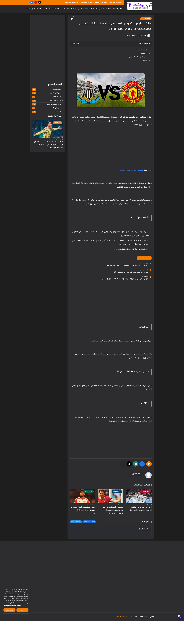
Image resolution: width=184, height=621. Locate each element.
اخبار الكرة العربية (47, 93)
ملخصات (47, 112)
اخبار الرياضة (146, 18)
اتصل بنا (104, 2)
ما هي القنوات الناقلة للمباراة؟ (137, 57)
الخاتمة (144, 60)
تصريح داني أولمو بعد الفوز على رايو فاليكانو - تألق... (130, 272)
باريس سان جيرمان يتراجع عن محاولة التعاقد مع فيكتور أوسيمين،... (124, 279)
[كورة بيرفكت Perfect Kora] (139, 6)
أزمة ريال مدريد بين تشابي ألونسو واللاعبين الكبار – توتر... (140, 508)
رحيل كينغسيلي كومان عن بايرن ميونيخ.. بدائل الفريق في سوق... (82, 510)
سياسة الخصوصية (116, 2)
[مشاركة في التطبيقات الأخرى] (123, 464)
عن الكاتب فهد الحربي (71, 2)
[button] (142, 464)
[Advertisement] (111, 153)
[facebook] (31, 2)
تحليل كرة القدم (32, 8)
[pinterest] (35, 2)
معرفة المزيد (9, 610)
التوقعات (144, 53)
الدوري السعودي (97, 8)
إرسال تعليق (143, 529)
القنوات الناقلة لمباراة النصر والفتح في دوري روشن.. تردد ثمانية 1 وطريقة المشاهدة (48, 145)
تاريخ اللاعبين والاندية (114, 8)
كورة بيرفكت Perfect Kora (126, 617)
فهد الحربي (142, 35)
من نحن (97, 2)
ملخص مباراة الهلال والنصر (131, 170)
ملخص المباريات (58, 8)
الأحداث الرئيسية (141, 50)
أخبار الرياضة (71, 8)
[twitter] (39, 2)
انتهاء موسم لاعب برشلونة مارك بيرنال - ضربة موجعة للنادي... (126, 266)
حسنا (22, 610)
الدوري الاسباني (84, 8)
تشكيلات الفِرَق (45, 8)
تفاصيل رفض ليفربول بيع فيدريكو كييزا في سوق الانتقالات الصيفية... (113, 510)
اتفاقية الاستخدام (86, 2)
